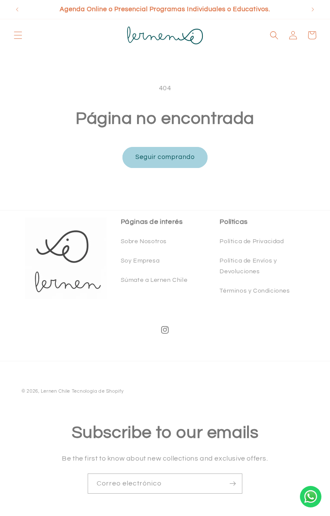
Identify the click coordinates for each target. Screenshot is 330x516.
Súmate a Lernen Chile (154, 280)
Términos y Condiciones (255, 291)
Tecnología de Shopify (98, 391)
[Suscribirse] (232, 483)
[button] (18, 35)
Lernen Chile (55, 391)
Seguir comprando (165, 157)
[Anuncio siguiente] (312, 9)
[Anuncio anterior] (17, 9)
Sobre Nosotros (144, 241)
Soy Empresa (140, 261)
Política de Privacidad (252, 241)
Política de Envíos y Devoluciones (248, 266)
